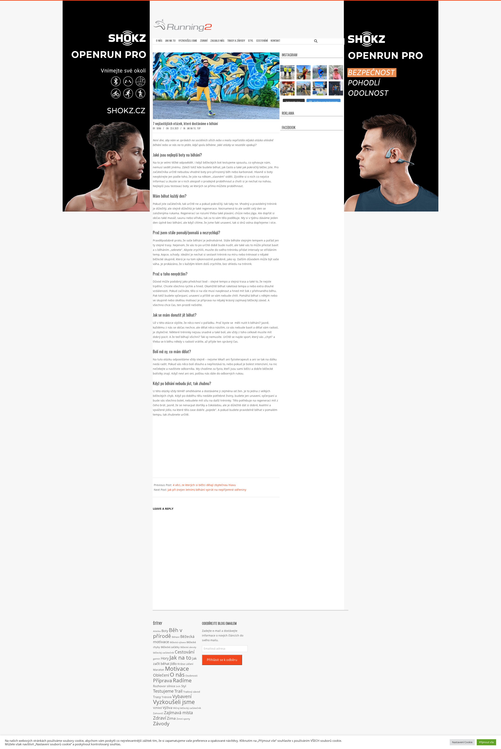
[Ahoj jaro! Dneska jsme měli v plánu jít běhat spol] (336, 72)
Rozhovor (159, 686)
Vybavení (182, 696)
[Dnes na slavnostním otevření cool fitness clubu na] (336, 88)
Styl (183, 686)
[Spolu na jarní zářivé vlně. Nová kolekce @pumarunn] (287, 72)
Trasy (157, 697)
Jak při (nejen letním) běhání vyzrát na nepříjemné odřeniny (207, 490)
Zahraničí (158, 713)
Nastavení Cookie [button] (462, 742)
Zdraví (159, 718)
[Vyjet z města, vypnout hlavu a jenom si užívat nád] (303, 88)
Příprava (162, 680)
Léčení (189, 664)
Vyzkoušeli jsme (174, 702)
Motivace (177, 668)
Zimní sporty (183, 718)
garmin (156, 658)
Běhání (175, 637)
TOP (198, 128)
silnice (171, 686)
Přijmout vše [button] (486, 742)
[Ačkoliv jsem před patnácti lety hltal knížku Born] (303, 72)
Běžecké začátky (170, 647)
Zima (171, 718)
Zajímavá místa (178, 712)
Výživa (167, 707)
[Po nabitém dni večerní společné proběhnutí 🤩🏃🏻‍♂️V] (320, 72)
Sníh (178, 686)
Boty (164, 631)
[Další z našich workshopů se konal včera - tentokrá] (320, 88)
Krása (181, 664)
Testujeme (163, 691)
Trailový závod (191, 691)
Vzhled (157, 708)
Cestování (185, 652)
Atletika (157, 631)
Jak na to (191, 128)
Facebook (289, 127)
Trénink (167, 697)
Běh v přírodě (167, 633)
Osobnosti (191, 675)
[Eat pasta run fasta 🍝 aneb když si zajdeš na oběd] (287, 88)
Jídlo (173, 663)
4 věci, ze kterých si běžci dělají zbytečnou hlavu (204, 485)
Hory (165, 658)
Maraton (158, 670)
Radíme (182, 680)
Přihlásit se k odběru (222, 660)
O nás (177, 674)
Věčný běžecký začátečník (187, 707)
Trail (178, 691)
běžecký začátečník (163, 652)
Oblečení (161, 675)
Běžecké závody (188, 647)
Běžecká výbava (178, 642)
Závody (161, 723)
